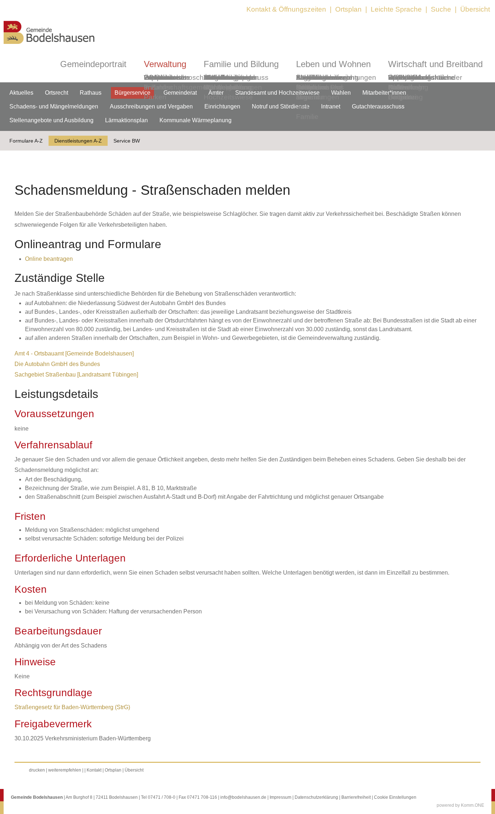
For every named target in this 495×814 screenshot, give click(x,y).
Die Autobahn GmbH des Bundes (57, 364)
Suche (441, 9)
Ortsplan (348, 9)
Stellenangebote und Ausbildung (51, 120)
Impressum (280, 797)
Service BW (126, 141)
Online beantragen (49, 259)
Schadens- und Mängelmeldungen (53, 106)
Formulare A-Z (26, 141)
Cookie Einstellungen (395, 797)
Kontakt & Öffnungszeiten (286, 9)
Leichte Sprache (396, 9)
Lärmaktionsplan (126, 120)
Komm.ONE (472, 805)
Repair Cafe (398, 82)
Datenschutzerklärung (316, 797)
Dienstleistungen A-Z (78, 141)
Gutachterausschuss (378, 106)
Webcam (158, 77)
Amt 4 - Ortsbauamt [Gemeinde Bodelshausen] (74, 353)
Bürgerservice (132, 93)
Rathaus (90, 93)
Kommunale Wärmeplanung (227, 82)
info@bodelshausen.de (243, 797)
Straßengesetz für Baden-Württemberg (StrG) (72, 707)
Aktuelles (21, 93)
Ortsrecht (56, 93)
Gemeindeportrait (93, 64)
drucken (37, 770)
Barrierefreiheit (356, 797)
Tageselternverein (324, 77)
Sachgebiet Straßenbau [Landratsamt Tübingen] (76, 374)
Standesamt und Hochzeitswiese (277, 93)
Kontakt (94, 770)
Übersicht (475, 9)
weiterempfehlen (64, 770)
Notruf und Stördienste (280, 106)
